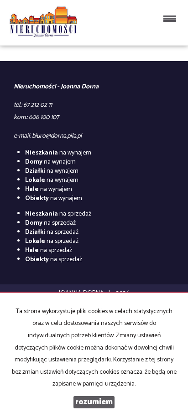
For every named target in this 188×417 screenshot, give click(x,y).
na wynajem (58, 153)
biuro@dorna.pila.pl (57, 136)
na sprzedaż (58, 214)
